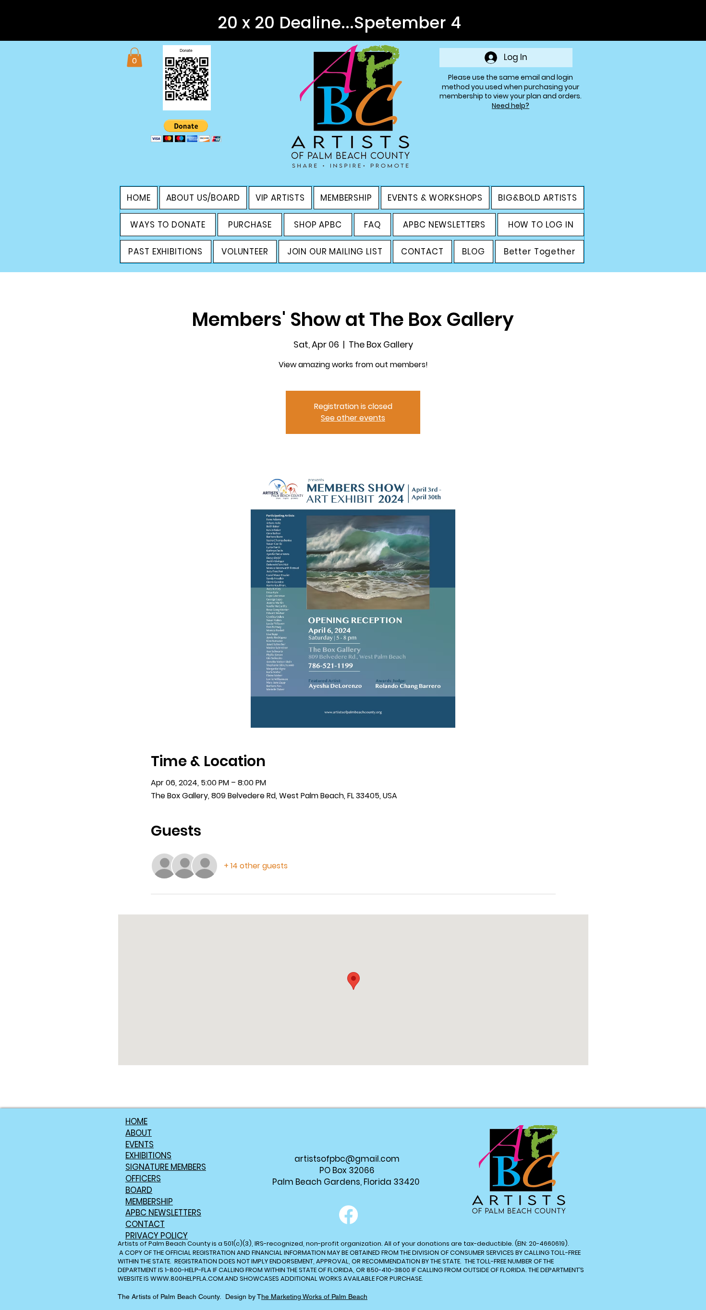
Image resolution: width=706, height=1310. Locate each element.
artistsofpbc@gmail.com (347, 1159)
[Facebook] (348, 1214)
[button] (134, 57)
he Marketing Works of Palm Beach (314, 1296)
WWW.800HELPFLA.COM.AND (194, 1278)
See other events (353, 417)
